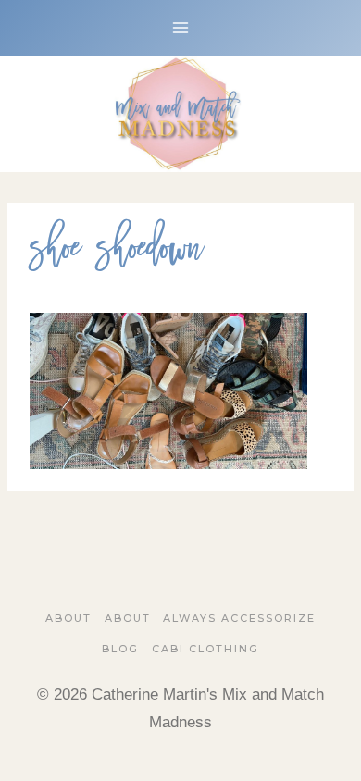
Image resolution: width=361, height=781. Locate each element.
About (68, 618)
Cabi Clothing (205, 648)
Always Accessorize (239, 618)
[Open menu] (181, 27)
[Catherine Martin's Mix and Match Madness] (180, 114)
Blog (120, 648)
